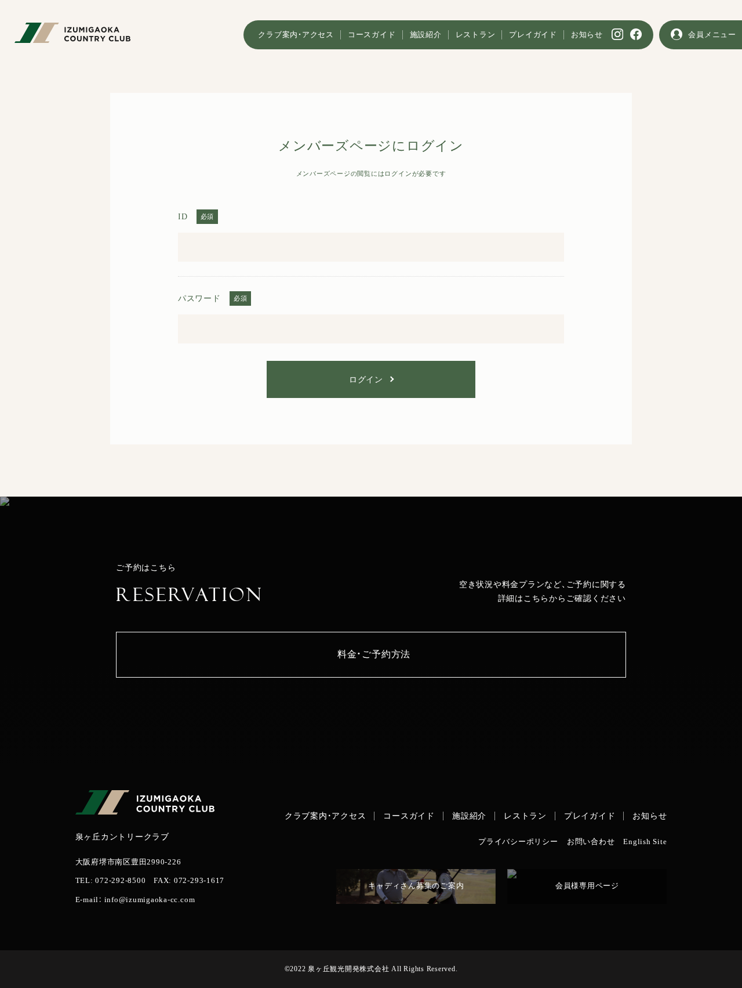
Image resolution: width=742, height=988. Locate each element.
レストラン (476, 35)
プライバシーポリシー (518, 842)
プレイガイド (533, 35)
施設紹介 (426, 35)
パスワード (199, 298)
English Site (645, 842)
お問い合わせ (591, 842)
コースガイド (372, 35)
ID (183, 216)
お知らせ (587, 35)
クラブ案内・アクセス (296, 35)
